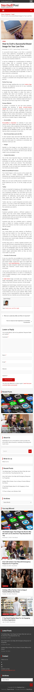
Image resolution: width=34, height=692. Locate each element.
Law (10, 308)
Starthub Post (20, 687)
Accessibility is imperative (9, 123)
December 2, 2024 (6, 411)
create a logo (28, 84)
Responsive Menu (31, 1)
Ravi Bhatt (15, 411)
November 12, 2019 (7, 49)
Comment (5, 337)
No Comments (24, 49)
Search (30, 451)
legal (18, 308)
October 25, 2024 (6, 431)
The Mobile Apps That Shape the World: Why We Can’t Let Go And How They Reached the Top (16, 407)
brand (6, 308)
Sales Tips (13, 614)
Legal (4, 41)
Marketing (6, 614)
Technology (6, 404)
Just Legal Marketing (14, 263)
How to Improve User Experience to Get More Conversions (18, 321)
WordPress (29, 689)
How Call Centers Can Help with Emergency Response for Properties (16, 428)
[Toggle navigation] (3, 10)
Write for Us (5, 461)
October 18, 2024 (6, 594)
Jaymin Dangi (16, 49)
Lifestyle (5, 586)
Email (4, 362)
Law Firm (14, 308)
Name (4, 355)
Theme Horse (10, 689)
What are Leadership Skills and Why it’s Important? (17, 316)
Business (5, 425)
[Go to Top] (31, 684)
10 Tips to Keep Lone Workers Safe (11, 491)
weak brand (7, 279)
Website (4, 369)
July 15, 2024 (5, 622)
